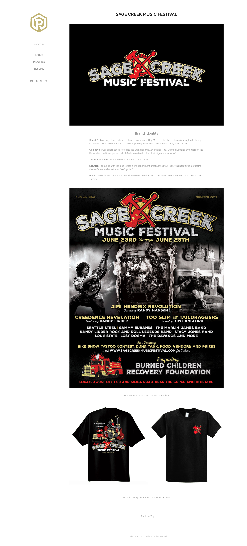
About (39, 54)
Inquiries (39, 61)
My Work (39, 44)
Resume (39, 68)
